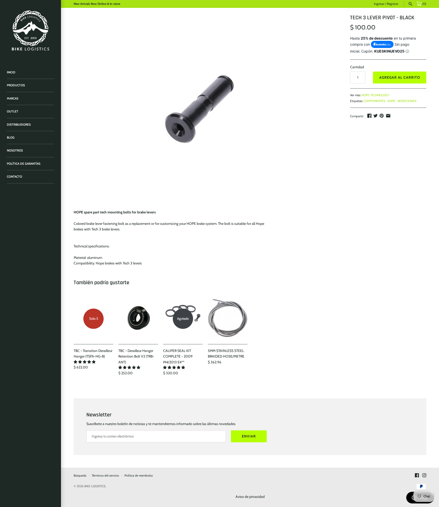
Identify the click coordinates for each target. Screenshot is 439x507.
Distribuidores (19, 124)
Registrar (392, 4)
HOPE (391, 101)
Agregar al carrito (399, 77)
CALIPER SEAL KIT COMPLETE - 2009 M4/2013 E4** (178, 356)
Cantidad (357, 67)
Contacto (14, 176)
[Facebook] (369, 115)
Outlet (12, 111)
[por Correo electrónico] (388, 115)
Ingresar (379, 4)
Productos (16, 85)
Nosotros (15, 150)
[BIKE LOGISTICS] (30, 30)
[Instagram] (424, 475)
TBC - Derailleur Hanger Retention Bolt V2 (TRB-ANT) (136, 356)
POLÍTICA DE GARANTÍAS (23, 163)
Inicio (11, 72)
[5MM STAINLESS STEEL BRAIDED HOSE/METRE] (227, 319)
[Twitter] (375, 115)
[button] (85, 362)
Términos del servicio (105, 475)
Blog (10, 137)
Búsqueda (80, 475)
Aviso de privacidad (250, 496)
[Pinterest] (382, 115)
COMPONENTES (374, 101)
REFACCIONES (407, 101)
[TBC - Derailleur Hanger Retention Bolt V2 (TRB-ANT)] (138, 319)
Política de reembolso (138, 475)
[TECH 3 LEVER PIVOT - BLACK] (205, 109)
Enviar (249, 436)
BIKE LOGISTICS (94, 486)
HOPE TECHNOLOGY (375, 95)
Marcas (12, 98)
